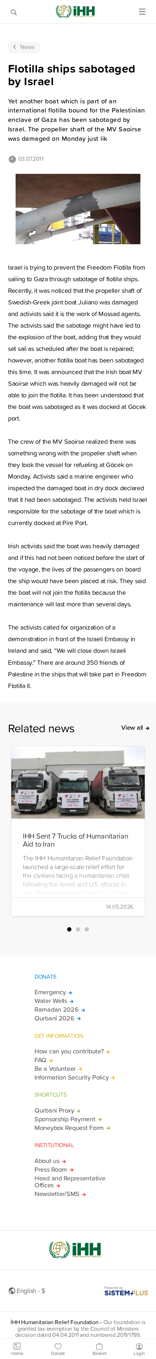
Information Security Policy (71, 1077)
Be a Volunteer (55, 1068)
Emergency (50, 992)
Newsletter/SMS (56, 1194)
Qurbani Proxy (54, 1110)
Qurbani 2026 (54, 1018)
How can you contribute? (68, 1051)
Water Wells (50, 1000)
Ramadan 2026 (56, 1009)
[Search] (14, 12)
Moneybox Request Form (69, 1127)
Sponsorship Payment (64, 1119)
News (27, 47)
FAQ (40, 1060)
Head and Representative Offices (69, 1182)
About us (46, 1160)
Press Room (50, 1169)
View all (132, 727)
